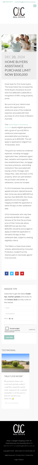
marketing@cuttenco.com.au (25, 2)
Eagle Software (19, 460)
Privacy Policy (20, 455)
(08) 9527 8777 (8, 2)
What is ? (9, 318)
